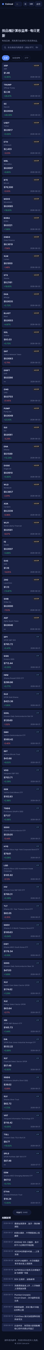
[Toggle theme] (25, 4)
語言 (38, 4)
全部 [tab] (6, 58)
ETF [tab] (26, 58)
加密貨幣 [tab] (16, 58)
